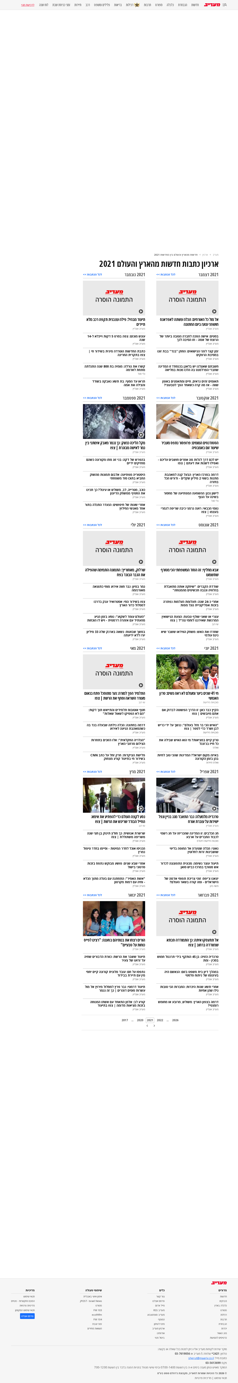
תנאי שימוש (29, 1296)
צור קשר (160, 1296)
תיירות (77, 5)
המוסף (161, 1319)
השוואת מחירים (94, 1328)
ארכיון (205, 254)
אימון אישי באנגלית (92, 1296)
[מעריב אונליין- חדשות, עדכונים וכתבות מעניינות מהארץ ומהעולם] (212, 4)
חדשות (195, 5)
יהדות (224, 1328)
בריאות (118, 5)
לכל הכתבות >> (165, 274)
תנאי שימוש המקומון (25, 1310)
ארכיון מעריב (158, 1328)
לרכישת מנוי (27, 5)
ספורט (159, 5)
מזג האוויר (222, 1333)
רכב (88, 5)
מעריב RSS (159, 1310)
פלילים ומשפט (102, 5)
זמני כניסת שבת (61, 5)
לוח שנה (43, 5)
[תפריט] (225, 5)
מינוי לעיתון (159, 1324)
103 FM (97, 1310)
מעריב (215, 254)
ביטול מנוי (160, 1337)
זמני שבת (97, 1324)
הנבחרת (182, 5)
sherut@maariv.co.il (201, 1358)
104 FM (97, 1319)
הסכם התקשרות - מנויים (23, 1301)
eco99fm (97, 1314)
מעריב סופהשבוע (156, 1314)
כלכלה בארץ (220, 1305)
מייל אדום (160, 1305)
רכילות (129, 4)
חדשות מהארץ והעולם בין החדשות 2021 (176, 254)
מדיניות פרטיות (27, 1305)
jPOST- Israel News (91, 1301)
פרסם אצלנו (158, 1301)
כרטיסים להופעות (218, 1337)
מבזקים (223, 1301)
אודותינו (161, 1333)
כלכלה (170, 5)
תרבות (147, 5)
